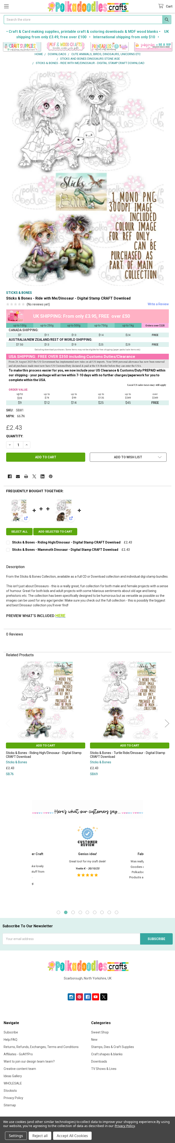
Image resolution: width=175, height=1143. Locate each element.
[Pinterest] (50, 476)
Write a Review (158, 304)
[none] (87, 179)
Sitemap (10, 1105)
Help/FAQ (10, 1039)
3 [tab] (73, 912)
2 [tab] (65, 912)
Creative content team (20, 1069)
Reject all (40, 1135)
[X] (34, 476)
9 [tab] (116, 912)
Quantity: (14, 436)
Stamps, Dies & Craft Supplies (112, 1047)
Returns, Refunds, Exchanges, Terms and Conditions (41, 1047)
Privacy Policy (13, 1098)
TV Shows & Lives (103, 1069)
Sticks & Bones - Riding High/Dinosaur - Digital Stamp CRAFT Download (66, 542)
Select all (19, 531)
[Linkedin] (42, 476)
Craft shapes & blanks (107, 1054)
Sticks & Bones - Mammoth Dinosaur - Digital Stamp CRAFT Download (65, 549)
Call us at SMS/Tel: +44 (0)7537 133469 (87, 985)
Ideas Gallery (13, 1076)
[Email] (17, 476)
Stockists (10, 1090)
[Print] (26, 476)
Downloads (99, 1061)
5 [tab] (87, 912)
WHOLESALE (13, 1083)
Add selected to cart (55, 531)
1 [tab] (58, 912)
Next (167, 723)
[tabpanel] (87, 863)
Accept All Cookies (72, 1135)
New (94, 1039)
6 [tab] (94, 912)
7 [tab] (102, 912)
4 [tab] (80, 912)
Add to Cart (45, 745)
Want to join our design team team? (29, 1061)
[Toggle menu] (6, 6)
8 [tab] (109, 912)
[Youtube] (95, 996)
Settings (16, 1135)
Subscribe (11, 1032)
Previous (8, 723)
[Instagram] (71, 996)
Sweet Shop (100, 1032)
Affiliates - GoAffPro (18, 1054)
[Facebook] (9, 476)
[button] (22, 47)
